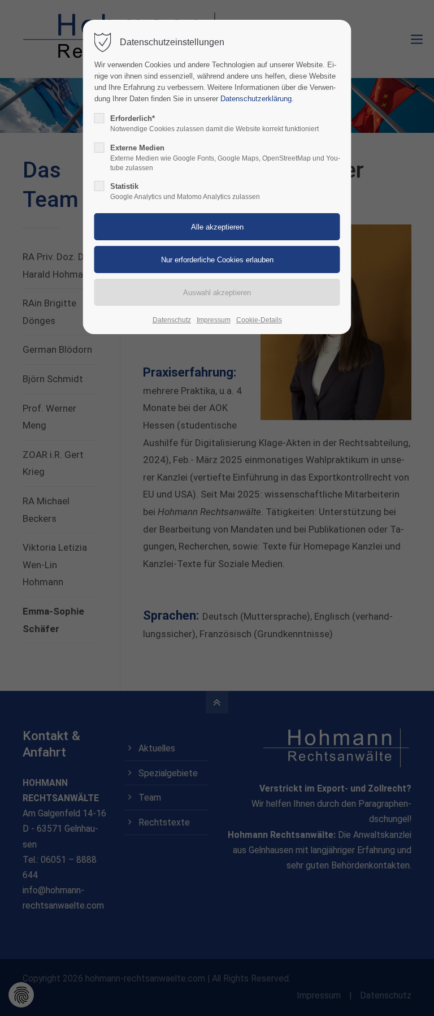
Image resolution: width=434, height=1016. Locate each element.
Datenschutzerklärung (256, 98)
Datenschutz (172, 320)
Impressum (214, 320)
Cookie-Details (259, 320)
